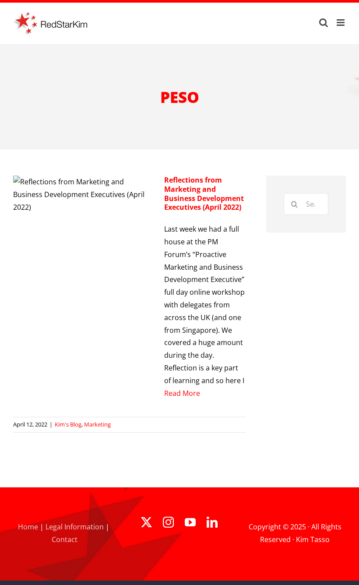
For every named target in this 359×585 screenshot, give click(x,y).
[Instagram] (168, 522)
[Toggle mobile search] (323, 22)
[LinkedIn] (212, 522)
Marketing (97, 424)
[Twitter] (146, 522)
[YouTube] (190, 522)
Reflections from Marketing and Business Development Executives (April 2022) (204, 193)
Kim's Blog (68, 424)
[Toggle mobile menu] (341, 22)
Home (28, 527)
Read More (182, 393)
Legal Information (75, 527)
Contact (64, 539)
